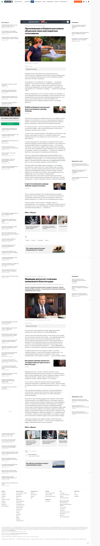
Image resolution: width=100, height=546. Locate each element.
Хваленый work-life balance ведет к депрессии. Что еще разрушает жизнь (80, 294)
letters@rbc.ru (13, 530)
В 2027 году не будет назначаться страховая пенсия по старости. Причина (79, 26)
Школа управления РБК (64, 516)
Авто (2, 266)
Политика (3, 40)
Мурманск (18, 519)
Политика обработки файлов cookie (78, 538)
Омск (17, 497)
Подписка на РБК (48, 494)
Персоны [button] (34, 451)
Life (72, 29)
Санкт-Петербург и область (21, 493)
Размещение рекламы (64, 497)
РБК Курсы (62, 515)
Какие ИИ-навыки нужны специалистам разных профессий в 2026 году (80, 33)
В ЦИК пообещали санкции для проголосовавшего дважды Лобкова (37, 109)
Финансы (3, 501)
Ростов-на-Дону (19, 509)
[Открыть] (10, 1)
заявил (51, 330)
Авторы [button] (26, 451)
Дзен (32, 497)
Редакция (61, 496)
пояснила (49, 165)
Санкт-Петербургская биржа (21, 533)
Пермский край (19, 507)
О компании (62, 493)
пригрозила (28, 157)
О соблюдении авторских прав (22, 538)
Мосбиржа (13, 533)
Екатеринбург (19, 494)
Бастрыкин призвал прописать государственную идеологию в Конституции (37, 362)
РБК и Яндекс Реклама (6, 155)
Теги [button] (26, 236)
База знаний (4, 504)
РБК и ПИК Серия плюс (6, 336)
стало (37, 402)
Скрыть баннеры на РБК (50, 493)
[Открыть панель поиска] (86, 1)
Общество (4, 33)
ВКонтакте (33, 493)
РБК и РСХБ (4, 235)
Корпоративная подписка (50, 496)
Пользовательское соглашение (37, 538)
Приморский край (19, 520)
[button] (84, 2)
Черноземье (18, 514)
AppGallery (76, 496)
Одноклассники (34, 494)
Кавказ (17, 515)
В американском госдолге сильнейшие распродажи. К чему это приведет (80, 39)
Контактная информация (64, 494)
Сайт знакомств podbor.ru (65, 511)
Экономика (4, 494)
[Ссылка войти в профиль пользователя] (88, 1)
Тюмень (17, 512)
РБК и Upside (4, 169)
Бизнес (3, 497)
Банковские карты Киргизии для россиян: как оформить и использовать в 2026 (80, 287)
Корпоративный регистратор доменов (65, 505)
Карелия (17, 517)
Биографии (4, 502)
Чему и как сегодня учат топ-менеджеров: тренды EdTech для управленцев (79, 280)
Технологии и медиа (5, 383)
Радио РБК (7, 1)
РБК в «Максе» (30, 212)
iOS (75, 493)
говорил (48, 412)
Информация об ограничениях (8, 538)
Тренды (73, 35)
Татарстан (18, 510)
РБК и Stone (4, 389)
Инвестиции (4, 137)
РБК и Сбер (4, 105)
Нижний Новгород (19, 506)
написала (33, 143)
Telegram (32, 496)
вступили (42, 398)
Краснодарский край (20, 504)
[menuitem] (18, 1)
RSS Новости (47, 501)
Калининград (18, 502)
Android (76, 494)
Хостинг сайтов (63, 507)
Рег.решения (62, 508)
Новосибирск (18, 496)
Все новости (5, 22)
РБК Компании (4, 162)
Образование (74, 282)
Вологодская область (20, 501)
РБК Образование (5, 506)
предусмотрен (56, 160)
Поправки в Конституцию (30, 25)
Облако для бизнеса (64, 502)
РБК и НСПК (4, 272)
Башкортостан (19, 499)
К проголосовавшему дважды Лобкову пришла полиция (37, 185)
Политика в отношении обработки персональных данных (57, 538)
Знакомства (62, 510)
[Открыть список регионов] (84, 2)
